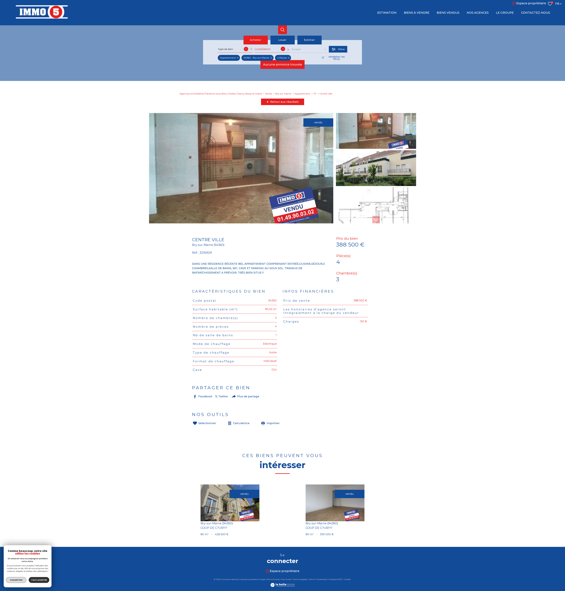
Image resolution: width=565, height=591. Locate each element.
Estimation (387, 12)
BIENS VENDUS (448, 12)
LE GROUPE (505, 12)
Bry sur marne (283, 93)
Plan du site (286, 579)
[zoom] (241, 222)
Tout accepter (39, 580)
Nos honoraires (273, 579)
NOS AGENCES (478, 12)
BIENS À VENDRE (416, 12)
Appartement (302, 93)
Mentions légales (300, 579)
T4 (315, 93)
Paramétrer (16, 580)
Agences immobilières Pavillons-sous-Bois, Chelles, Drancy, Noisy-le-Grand (221, 93)
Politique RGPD (335, 579)
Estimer (309, 39)
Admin (312, 579)
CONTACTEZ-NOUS (535, 12)
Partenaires (321, 579)
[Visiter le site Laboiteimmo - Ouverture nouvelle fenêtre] (282, 586)
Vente (268, 93)
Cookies (347, 579)
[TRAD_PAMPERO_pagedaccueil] (42, 17)
